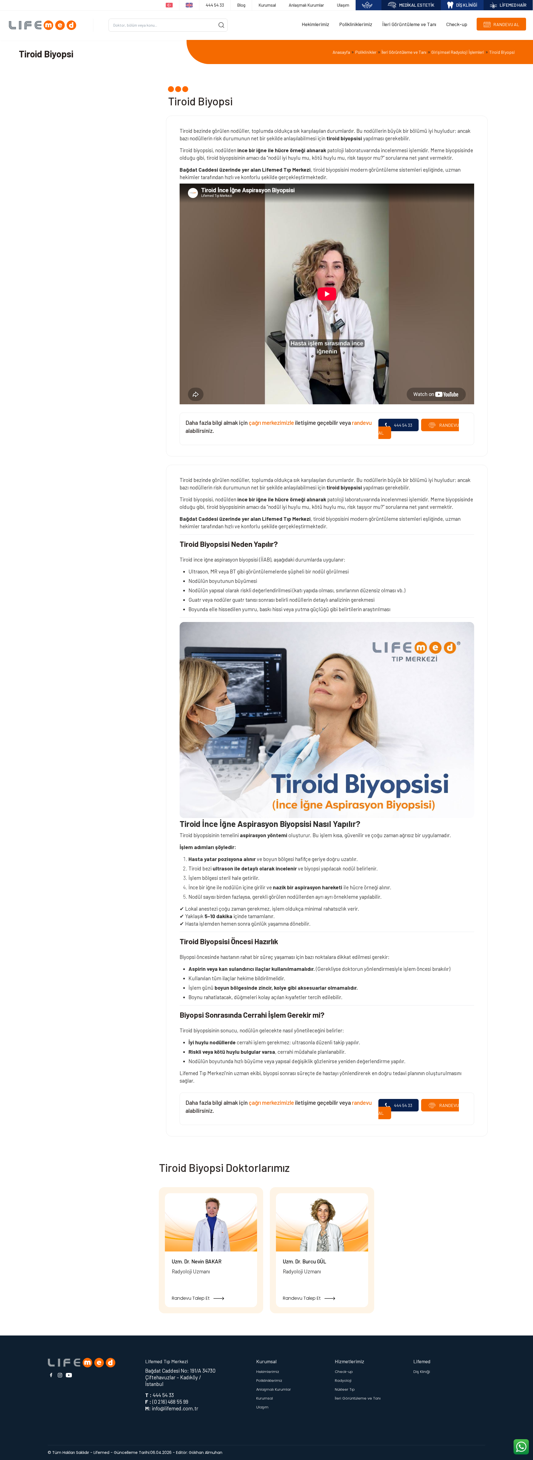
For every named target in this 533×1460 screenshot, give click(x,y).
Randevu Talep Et (191, 1298)
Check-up (456, 24)
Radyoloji (343, 1380)
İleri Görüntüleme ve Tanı (409, 24)
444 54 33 (215, 4)
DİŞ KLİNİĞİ (466, 4)
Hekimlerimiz (315, 24)
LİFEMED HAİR (513, 4)
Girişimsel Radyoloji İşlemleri (457, 52)
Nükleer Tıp (345, 1389)
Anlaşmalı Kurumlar (306, 4)
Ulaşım (343, 4)
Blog (241, 4)
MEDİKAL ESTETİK (416, 4)
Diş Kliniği (421, 1371)
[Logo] (44, 25)
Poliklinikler (365, 52)
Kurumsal (267, 4)
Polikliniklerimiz (355, 24)
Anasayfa (341, 52)
